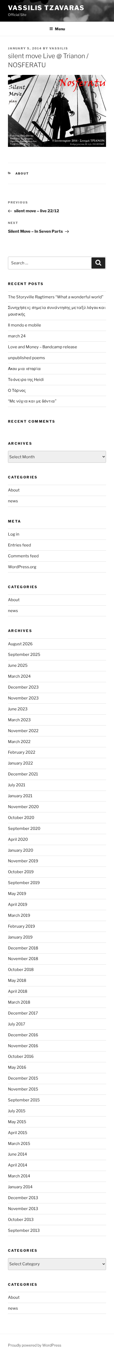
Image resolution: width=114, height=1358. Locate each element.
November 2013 (23, 1208)
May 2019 (17, 893)
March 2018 (19, 1002)
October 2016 (21, 1056)
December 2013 (23, 1197)
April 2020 (18, 839)
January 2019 (20, 937)
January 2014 (20, 1187)
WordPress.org (22, 567)
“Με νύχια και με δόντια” (32, 401)
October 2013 (21, 1219)
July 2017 (16, 1024)
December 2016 (23, 1035)
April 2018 (17, 991)
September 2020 (24, 828)
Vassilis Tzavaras (46, 8)
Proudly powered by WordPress (34, 1345)
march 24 (17, 336)
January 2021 (20, 795)
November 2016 (23, 1045)
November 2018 (23, 958)
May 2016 (17, 1067)
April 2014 (17, 1165)
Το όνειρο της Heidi (26, 379)
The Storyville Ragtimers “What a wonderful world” (55, 297)
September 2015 (24, 1100)
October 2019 (21, 871)
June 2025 (18, 665)
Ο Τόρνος (17, 390)
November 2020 (23, 806)
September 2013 (24, 1230)
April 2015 (17, 1132)
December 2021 (23, 774)
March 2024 (19, 676)
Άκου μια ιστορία (24, 368)
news (13, 501)
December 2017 (23, 1013)
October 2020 (21, 817)
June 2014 (17, 1154)
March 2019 (19, 915)
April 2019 (17, 904)
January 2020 (20, 850)
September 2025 (24, 654)
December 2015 (23, 1078)
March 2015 (19, 1143)
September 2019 (24, 882)
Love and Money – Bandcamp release (42, 347)
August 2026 (20, 644)
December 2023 (23, 687)
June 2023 (18, 709)
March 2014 (19, 1176)
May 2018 (17, 980)
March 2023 (19, 720)
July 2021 (16, 785)
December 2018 (23, 948)
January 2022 (20, 763)
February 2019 (21, 926)
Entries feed (19, 545)
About (22, 173)
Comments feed (23, 556)
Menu (60, 29)
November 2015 (23, 1089)
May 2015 (17, 1121)
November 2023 (23, 698)
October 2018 (21, 969)
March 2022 (19, 741)
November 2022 (23, 730)
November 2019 (23, 861)
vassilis (58, 48)
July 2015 (16, 1111)
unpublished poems (26, 357)
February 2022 (21, 752)
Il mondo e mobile (24, 325)
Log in (13, 534)
